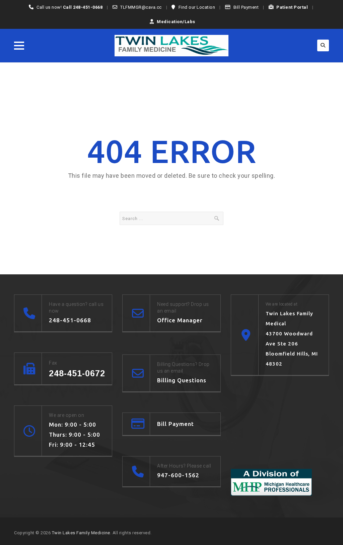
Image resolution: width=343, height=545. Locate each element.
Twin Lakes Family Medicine (81, 532)
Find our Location (197, 7)
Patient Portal (292, 7)
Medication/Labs (176, 21)
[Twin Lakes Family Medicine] (171, 45)
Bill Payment (246, 7)
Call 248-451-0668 (83, 7)
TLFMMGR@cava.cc (141, 7)
